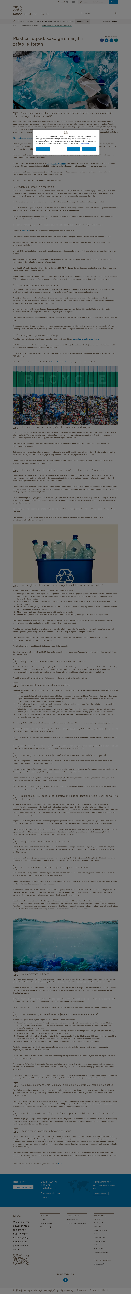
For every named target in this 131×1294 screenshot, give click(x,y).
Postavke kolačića (43, 149)
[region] (66, 142)
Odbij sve (73, 149)
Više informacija (84, 143)
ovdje (85, 141)
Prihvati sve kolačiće (89, 149)
